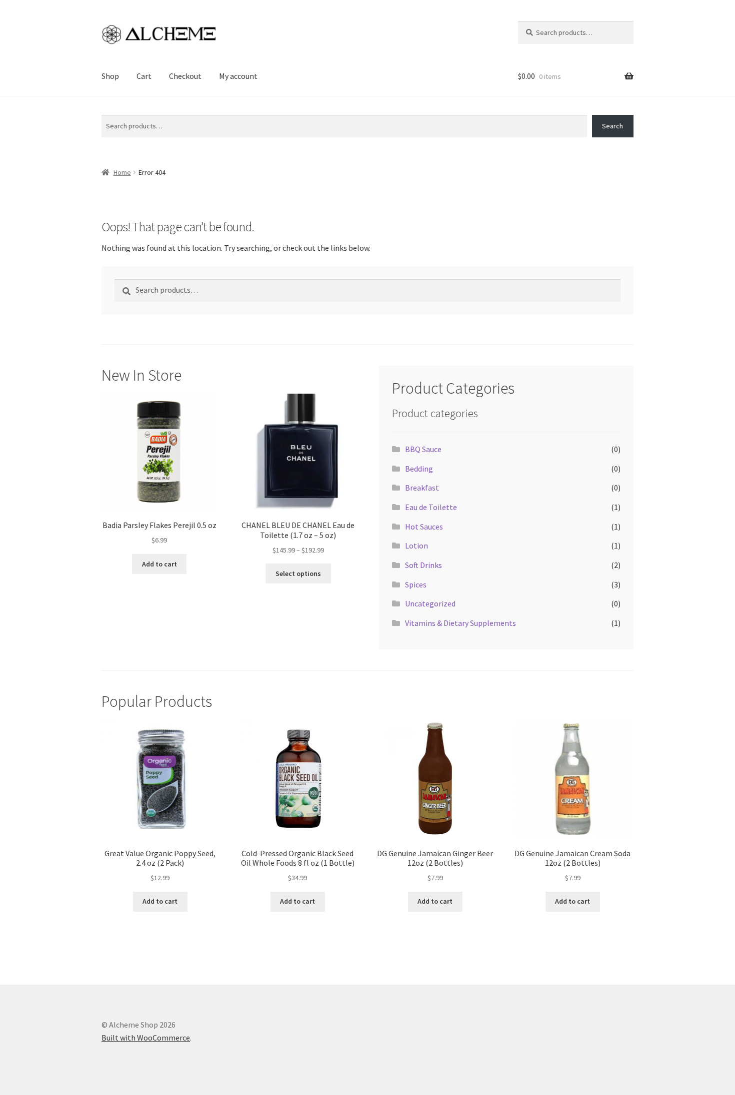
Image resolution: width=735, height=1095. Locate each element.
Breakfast (422, 488)
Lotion (416, 545)
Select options (298, 573)
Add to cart (159, 563)
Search (112, 108)
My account (238, 76)
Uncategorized (430, 603)
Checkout (185, 76)
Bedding (419, 469)
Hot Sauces (424, 527)
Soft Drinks (423, 565)
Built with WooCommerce (146, 1038)
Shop (110, 76)
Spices (415, 584)
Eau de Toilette (431, 507)
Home (122, 172)
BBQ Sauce (423, 449)
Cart (144, 76)
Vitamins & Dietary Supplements (460, 623)
